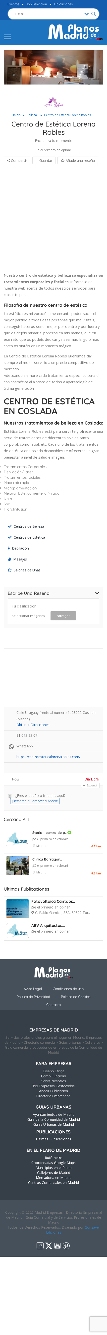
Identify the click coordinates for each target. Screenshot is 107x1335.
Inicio (17, 115)
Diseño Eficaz (53, 1071)
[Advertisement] (53, 218)
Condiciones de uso (68, 989)
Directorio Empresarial (53, 1096)
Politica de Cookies (76, 996)
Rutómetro (53, 1157)
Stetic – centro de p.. (49, 832)
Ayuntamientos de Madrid (53, 1114)
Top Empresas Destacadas (53, 1086)
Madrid (41, 846)
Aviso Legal (33, 989)
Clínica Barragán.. (47, 859)
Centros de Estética (29, 537)
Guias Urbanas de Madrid (53, 1124)
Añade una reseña (80, 160)
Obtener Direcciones (33, 724)
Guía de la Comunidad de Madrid (53, 1119)
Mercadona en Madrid (53, 1177)
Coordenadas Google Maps (53, 1162)
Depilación (20, 548)
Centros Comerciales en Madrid (53, 1182)
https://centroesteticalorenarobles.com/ (48, 756)
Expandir (92, 785)
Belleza (32, 115)
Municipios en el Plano (54, 1167)
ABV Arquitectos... (48, 925)
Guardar (45, 160)
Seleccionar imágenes (28, 615)
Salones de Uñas (27, 570)
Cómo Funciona (53, 1076)
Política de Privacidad (33, 996)
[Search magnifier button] (93, 13)
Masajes (20, 559)
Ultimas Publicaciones (53, 1139)
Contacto (53, 1004)
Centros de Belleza (29, 526)
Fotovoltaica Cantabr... (53, 901)
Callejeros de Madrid (53, 1172)
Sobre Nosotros (53, 1081)
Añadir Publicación (53, 1091)
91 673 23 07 (26, 735)
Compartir (18, 160)
